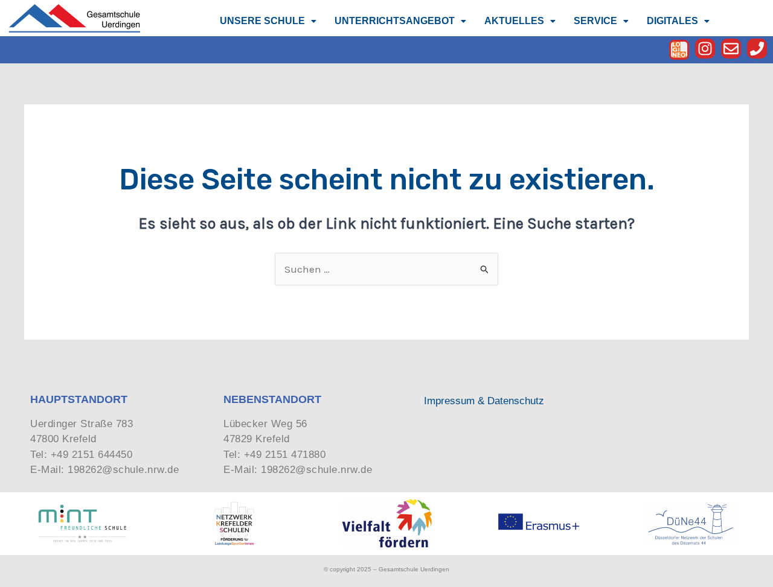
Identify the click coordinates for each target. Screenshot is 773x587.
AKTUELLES (514, 21)
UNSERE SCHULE (262, 21)
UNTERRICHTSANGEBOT (395, 21)
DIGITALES (672, 21)
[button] (268, 21)
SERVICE (595, 21)
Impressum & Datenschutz (484, 401)
